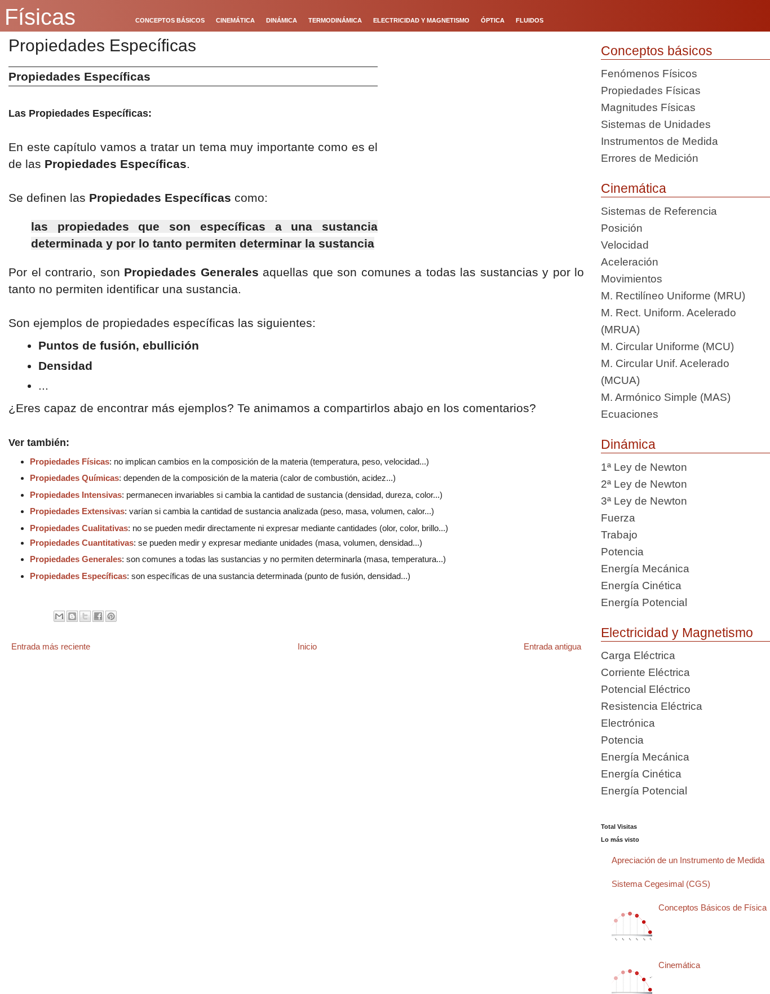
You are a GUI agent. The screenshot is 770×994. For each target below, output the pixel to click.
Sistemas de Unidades (656, 124)
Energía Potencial (644, 602)
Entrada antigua (552, 646)
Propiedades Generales (76, 559)
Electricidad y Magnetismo (677, 632)
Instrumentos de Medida (659, 141)
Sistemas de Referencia (659, 211)
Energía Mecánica (645, 569)
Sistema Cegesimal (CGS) (661, 884)
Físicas (40, 17)
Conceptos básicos (657, 50)
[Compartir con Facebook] (98, 616)
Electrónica (628, 723)
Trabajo (619, 535)
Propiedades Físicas (69, 461)
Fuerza (618, 518)
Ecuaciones (629, 414)
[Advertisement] (485, 145)
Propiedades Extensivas (77, 511)
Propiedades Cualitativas (79, 528)
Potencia (622, 552)
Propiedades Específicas (78, 576)
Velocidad (625, 245)
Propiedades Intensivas (76, 495)
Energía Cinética (641, 585)
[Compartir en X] (85, 616)
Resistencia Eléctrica (651, 706)
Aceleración (629, 262)
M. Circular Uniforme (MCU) (667, 346)
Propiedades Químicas (74, 478)
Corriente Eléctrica (645, 672)
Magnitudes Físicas (648, 107)
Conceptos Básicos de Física (712, 907)
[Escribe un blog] (72, 616)
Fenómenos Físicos (649, 73)
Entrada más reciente (50, 646)
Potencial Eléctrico (646, 689)
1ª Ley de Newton (644, 467)
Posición (622, 228)
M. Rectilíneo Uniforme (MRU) (673, 296)
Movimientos (631, 279)
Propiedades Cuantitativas (82, 542)
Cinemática (633, 188)
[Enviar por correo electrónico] (59, 616)
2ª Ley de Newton (644, 484)
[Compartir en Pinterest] (111, 616)
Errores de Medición (649, 158)
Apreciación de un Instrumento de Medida (688, 860)
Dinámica (628, 444)
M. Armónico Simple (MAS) (666, 397)
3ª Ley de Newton (644, 501)
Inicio (307, 646)
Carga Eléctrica (638, 655)
